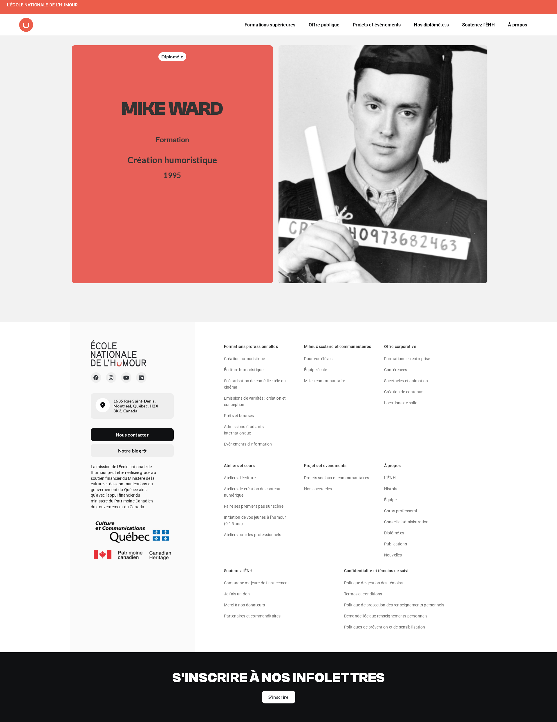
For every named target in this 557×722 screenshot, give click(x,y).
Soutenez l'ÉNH (238, 570)
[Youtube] (126, 377)
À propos (392, 465)
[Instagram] (111, 377)
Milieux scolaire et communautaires (337, 346)
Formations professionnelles (251, 346)
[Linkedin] (141, 377)
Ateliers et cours (239, 465)
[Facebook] (96, 377)
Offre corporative (400, 346)
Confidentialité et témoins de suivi (376, 570)
